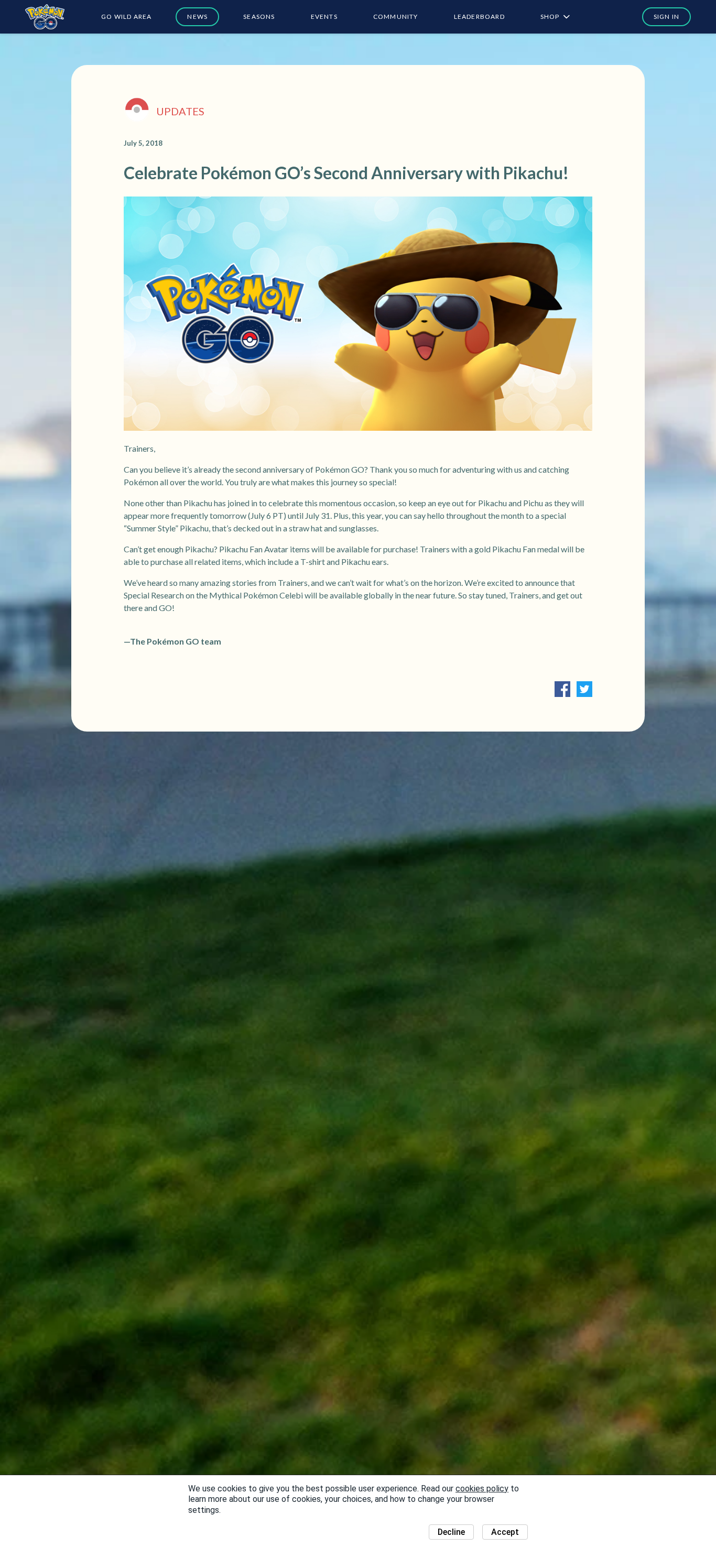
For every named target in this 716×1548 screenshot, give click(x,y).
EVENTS (324, 16)
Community (395, 16)
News (197, 16)
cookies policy (481, 1489)
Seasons (259, 16)
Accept (505, 1532)
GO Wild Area (126, 16)
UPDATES (180, 111)
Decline (451, 1532)
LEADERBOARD (479, 16)
